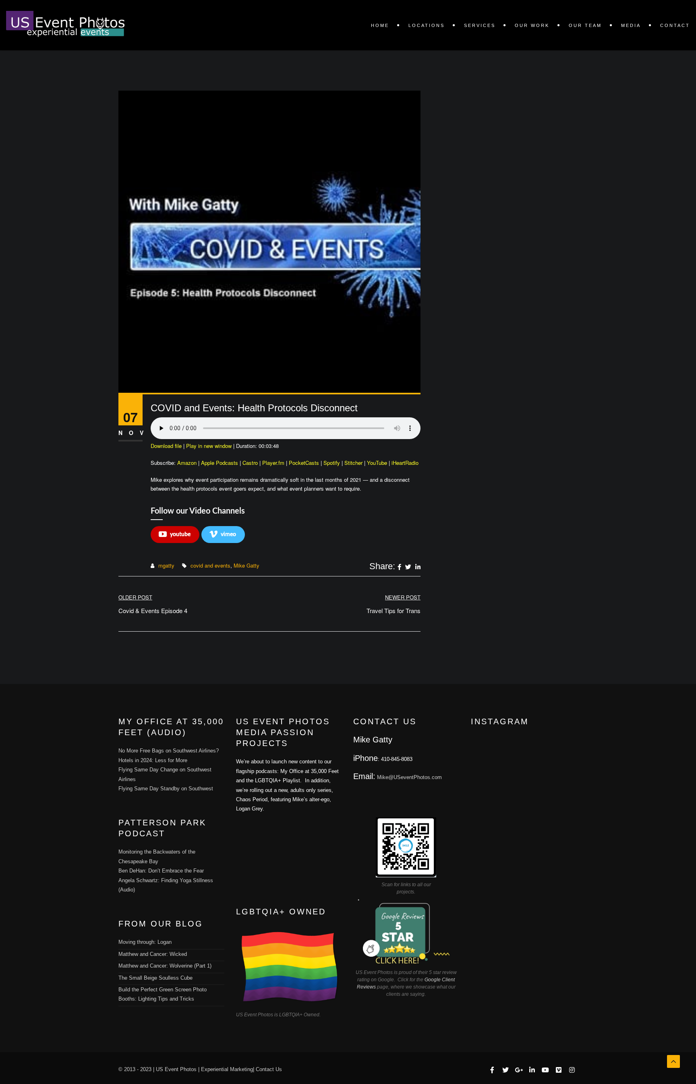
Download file (166, 446)
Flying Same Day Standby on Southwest (165, 789)
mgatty (166, 565)
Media (631, 25)
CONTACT (675, 25)
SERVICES (479, 25)
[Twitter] (408, 567)
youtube (180, 534)
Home (380, 25)
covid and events (210, 565)
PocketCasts (304, 462)
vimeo (228, 534)
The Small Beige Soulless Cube (155, 978)
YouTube (377, 462)
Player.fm (273, 462)
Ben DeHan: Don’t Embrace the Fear (161, 871)
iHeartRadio (405, 462)
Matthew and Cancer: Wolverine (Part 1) (164, 966)
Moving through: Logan (145, 942)
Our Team (585, 25)
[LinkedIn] (417, 567)
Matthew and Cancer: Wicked (152, 954)
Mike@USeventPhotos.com (409, 777)
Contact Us (269, 1069)
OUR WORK (532, 25)
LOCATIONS (426, 25)
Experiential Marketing (227, 1069)
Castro (250, 462)
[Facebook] (399, 567)
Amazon (187, 462)
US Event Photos (176, 1069)
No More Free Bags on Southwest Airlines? (168, 751)
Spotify (331, 462)
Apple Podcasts (219, 462)
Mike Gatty (246, 565)
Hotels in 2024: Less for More (152, 760)
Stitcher (353, 462)
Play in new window (209, 446)
